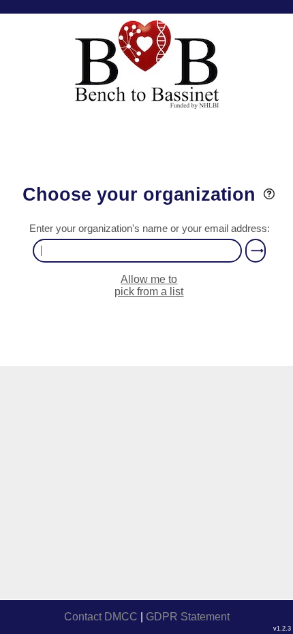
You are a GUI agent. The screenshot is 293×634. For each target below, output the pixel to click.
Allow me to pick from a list (148, 285)
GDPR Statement (188, 616)
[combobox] (137, 251)
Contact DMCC (101, 616)
